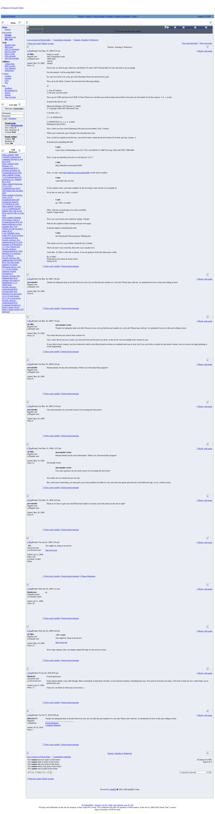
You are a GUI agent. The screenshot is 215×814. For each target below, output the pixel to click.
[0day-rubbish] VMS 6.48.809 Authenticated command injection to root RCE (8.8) (12, 158)
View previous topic (190, 43)
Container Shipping (53, 725)
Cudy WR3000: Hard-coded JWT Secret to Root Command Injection (12, 235)
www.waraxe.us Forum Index (39, 40)
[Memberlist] (199, 28)
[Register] (178, 28)
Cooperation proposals (62, 40)
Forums (110, 16)
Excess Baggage (51, 723)
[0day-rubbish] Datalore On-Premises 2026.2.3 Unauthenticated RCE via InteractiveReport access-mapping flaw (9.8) (12, 222)
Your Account (98, 16)
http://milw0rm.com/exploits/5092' (76, 173)
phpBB (113, 789)
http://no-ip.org (51, 550)
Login (4, 16)
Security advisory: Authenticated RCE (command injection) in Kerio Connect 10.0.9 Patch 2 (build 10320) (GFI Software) (13, 306)
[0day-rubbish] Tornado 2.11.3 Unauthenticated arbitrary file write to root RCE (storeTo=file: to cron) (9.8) (13, 210)
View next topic (206, 43)
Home (81, 16)
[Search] (209, 28)
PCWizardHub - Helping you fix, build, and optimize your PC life (107, 805)
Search (88, 16)
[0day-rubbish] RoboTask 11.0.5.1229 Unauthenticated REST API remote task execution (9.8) (12, 188)
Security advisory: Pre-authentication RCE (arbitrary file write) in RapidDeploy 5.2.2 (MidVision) (11, 280)
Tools (134, 16)
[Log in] (170, 28)
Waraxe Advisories (122, 16)
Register (12, 16)
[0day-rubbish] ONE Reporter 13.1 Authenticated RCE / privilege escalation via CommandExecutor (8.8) (12, 168)
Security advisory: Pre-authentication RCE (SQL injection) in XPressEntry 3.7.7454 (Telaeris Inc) (12, 243)
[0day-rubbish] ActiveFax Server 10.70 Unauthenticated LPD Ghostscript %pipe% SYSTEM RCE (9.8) (12, 199)
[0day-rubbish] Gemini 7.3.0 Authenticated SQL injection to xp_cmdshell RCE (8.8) (12, 178)
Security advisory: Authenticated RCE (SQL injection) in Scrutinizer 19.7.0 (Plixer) (12, 252)
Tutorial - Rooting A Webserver (86, 40)
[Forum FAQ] (188, 28)
